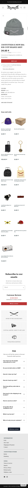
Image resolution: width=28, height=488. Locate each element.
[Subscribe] (23, 288)
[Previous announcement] (2, 2)
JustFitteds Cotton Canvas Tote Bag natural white (20, 180)
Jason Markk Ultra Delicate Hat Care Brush (7, 257)
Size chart (6, 442)
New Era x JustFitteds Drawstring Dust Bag (6, 130)
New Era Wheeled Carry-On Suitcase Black (7, 155)
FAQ (5, 440)
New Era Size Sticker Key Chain (19, 155)
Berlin (5, 454)
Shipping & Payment (9, 445)
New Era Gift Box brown (19, 129)
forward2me (4, 57)
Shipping (9, 52)
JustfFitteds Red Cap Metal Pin (20, 231)
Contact (6, 447)
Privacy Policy (7, 467)
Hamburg (6, 456)
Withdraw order (8, 472)
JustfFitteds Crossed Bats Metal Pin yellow (7, 231)
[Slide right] (15, 42)
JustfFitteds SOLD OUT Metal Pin (19, 206)
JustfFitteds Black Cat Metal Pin (6, 206)
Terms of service (8, 463)
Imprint (5, 465)
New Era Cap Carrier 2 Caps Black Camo (7, 180)
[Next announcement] (25, 2)
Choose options (7, 137)
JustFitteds (13, 486)
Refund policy (7, 470)
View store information (8, 69)
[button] (3, 7)
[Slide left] (12, 42)
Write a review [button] (14, 303)
